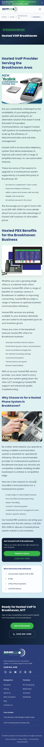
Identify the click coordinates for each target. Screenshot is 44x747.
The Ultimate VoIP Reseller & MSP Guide (19, 717)
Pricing (6, 689)
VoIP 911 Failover (14, 589)
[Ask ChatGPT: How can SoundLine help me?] (25, 672)
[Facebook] (20, 672)
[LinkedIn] (10, 672)
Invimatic (26, 693)
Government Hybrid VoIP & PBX (21, 574)
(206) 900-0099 (22, 558)
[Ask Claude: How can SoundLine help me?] (30, 672)
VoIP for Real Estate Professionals (16, 723)
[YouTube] (15, 672)
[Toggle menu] (40, 9)
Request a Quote (22, 553)
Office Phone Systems (17, 584)
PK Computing (28, 685)
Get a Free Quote (22, 626)
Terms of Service (11, 739)
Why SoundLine (10, 697)
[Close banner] (42, 2)
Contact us (8, 705)
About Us (7, 693)
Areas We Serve (22, 742)
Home (4, 17)
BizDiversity (27, 689)
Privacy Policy (23, 739)
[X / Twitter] (5, 672)
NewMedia (27, 697)
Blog (5, 701)
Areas (12, 17)
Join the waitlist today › (20, 4)
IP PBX (10, 579)
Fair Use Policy (34, 739)
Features (7, 685)
